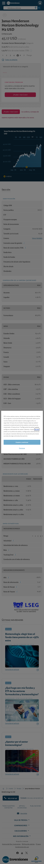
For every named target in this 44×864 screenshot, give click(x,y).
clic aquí (37, 429)
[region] (22, 432)
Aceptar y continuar (22, 442)
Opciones (22, 448)
